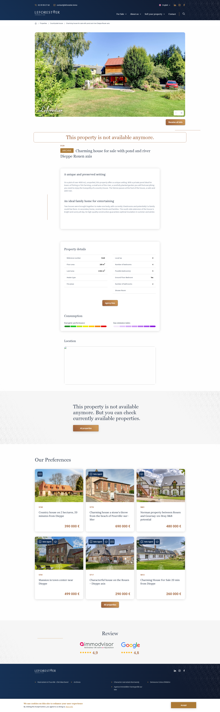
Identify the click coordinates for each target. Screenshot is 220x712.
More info (69, 707)
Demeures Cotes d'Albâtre (160, 682)
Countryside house (56, 23)
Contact (172, 13)
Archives (77, 682)
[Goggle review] (130, 645)
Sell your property (153, 13)
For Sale (120, 13)
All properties (86, 428)
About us (134, 13)
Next (181, 112)
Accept (184, 705)
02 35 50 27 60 (44, 5)
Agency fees (110, 303)
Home (36, 23)
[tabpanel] (110, 74)
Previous (176, 112)
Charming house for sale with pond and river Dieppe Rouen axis (88, 23)
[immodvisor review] (96, 645)
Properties (43, 23)
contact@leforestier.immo (67, 5)
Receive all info (175, 122)
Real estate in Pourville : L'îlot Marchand (53, 682)
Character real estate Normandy (126, 682)
